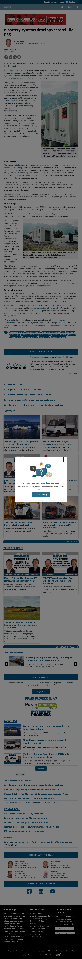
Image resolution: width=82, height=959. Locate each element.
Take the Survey (41, 495)
